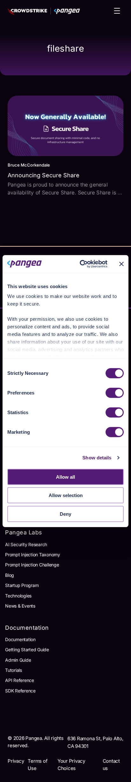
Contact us (111, 764)
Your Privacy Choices (71, 764)
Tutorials (13, 670)
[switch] (115, 393)
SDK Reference (20, 690)
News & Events (20, 606)
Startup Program (21, 585)
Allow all (65, 476)
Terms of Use (37, 764)
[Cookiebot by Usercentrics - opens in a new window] (81, 264)
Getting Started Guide (27, 649)
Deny (65, 513)
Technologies (18, 595)
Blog (9, 575)
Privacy (16, 761)
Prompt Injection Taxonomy (32, 554)
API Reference (19, 680)
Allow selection (66, 495)
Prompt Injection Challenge (32, 564)
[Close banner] (121, 264)
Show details (96, 457)
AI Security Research (26, 544)
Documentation (20, 639)
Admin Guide (18, 660)
